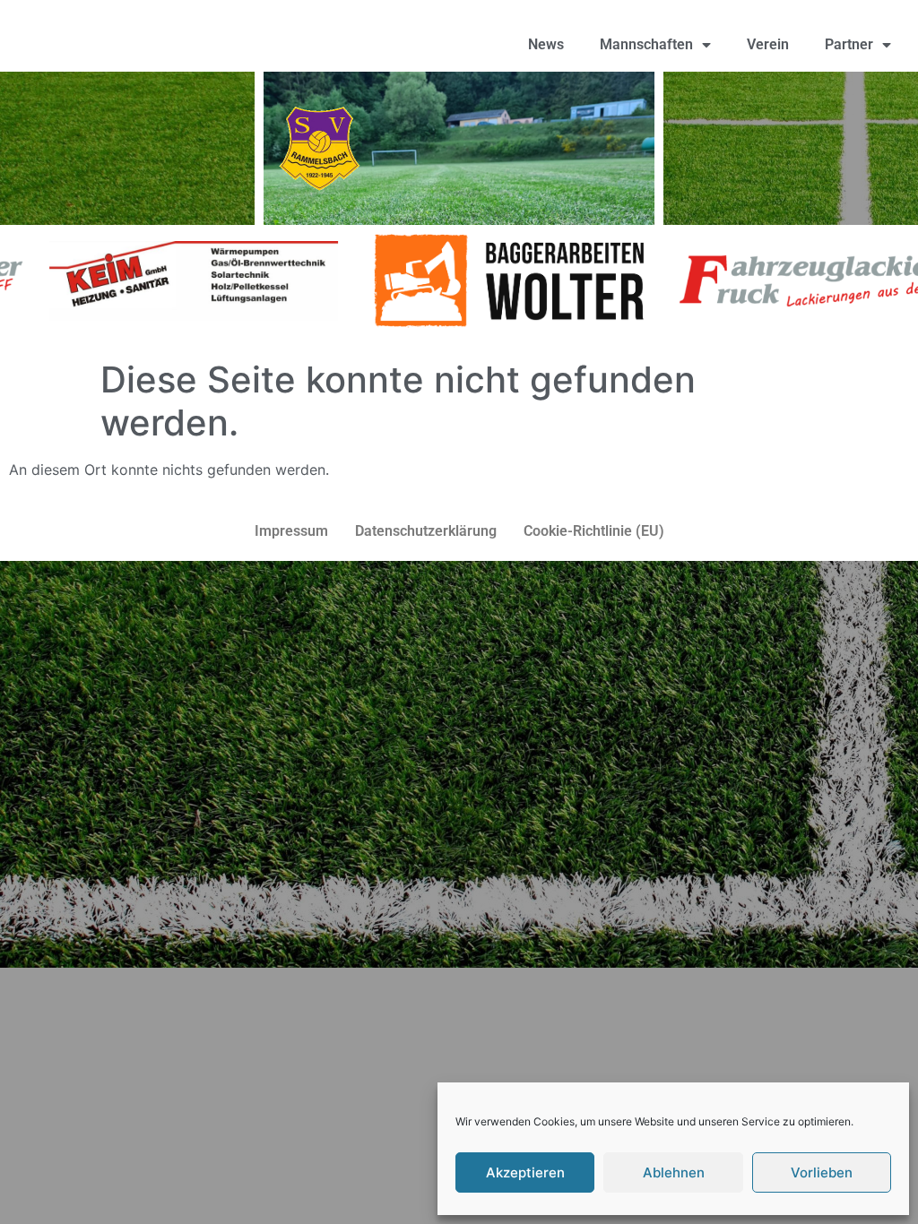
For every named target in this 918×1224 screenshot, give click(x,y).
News (546, 44)
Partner (849, 44)
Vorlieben (822, 1172)
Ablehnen (674, 1172)
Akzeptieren (525, 1172)
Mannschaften (646, 44)
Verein (768, 44)
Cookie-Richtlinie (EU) (594, 530)
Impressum (291, 530)
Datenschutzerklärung (426, 530)
